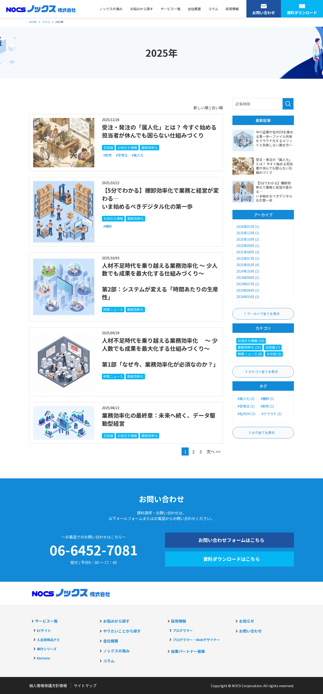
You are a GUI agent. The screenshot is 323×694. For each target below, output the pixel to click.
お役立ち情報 (127, 147)
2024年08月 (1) (247, 277)
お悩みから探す (141, 8)
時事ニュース (113, 309)
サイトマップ (85, 685)
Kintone (43, 658)
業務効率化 (149, 147)
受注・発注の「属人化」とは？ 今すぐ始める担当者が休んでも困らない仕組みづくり (159, 131)
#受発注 (122, 155)
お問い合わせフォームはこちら (231, 540)
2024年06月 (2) (247, 290)
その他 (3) (273, 353)
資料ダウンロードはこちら (231, 558)
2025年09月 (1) (247, 245)
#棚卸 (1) (267, 398)
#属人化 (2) (246, 398)
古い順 (217, 107)
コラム (213, 8)
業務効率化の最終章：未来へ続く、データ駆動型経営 (158, 419)
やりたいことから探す (122, 631)
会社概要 (194, 8)
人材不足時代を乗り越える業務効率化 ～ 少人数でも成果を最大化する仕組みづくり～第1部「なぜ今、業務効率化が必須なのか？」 (160, 352)
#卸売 (107, 155)
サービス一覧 (170, 8)
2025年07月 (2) (247, 258)
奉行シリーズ (47, 648)
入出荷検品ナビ (48, 639)
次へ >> (213, 451)
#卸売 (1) (267, 406)
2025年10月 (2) (247, 239)
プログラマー (183, 630)
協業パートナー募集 (188, 651)
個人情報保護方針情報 (48, 685)
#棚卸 (107, 226)
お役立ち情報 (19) (251, 340)
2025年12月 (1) (247, 232)
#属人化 (138, 155)
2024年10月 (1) (247, 271)
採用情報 (232, 8)
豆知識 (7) (272, 347)
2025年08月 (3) (247, 252)
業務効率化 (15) (249, 347)
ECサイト (44, 630)
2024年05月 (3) (247, 296)
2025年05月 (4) (247, 264)
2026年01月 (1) (247, 226)
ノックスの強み (110, 8)
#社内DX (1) (246, 413)
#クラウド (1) (272, 413)
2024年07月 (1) (247, 284)
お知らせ (246, 621)
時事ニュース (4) (250, 353)
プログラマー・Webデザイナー (196, 639)
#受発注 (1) (246, 406)
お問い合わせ (250, 631)
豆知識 (108, 147)
